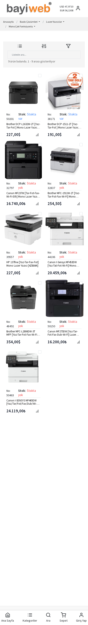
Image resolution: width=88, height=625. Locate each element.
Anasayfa (8, 21)
